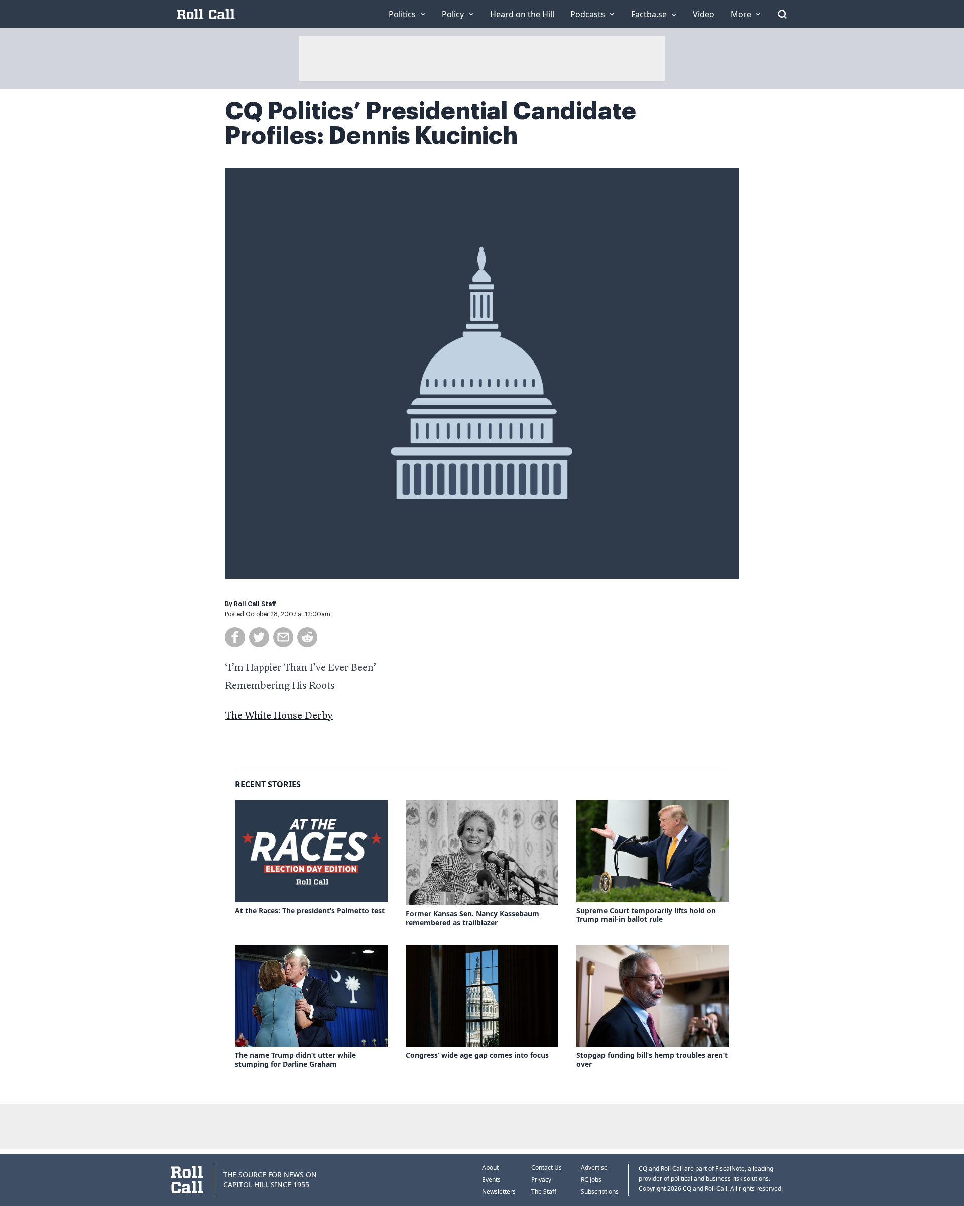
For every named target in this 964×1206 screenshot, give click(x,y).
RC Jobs (591, 1179)
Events (491, 1179)
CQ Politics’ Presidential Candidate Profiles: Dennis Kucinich (430, 123)
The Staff (543, 1191)
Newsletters (499, 1191)
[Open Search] (782, 14)
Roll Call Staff (255, 604)
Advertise (594, 1167)
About (490, 1167)
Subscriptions (600, 1191)
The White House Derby (279, 716)
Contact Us (546, 1167)
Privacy (541, 1179)
